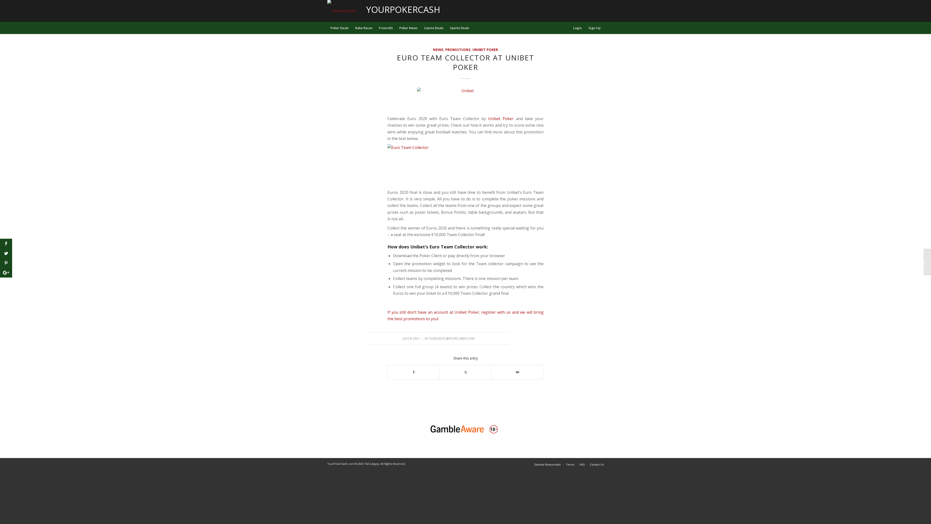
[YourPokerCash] (341, 11)
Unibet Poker (485, 49)
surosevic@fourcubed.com (451, 338)
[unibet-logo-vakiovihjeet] (465, 100)
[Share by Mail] (517, 372)
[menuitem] (339, 28)
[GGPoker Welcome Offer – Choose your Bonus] (927, 262)
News (438, 49)
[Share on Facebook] (414, 372)
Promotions (458, 49)
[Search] (566, 28)
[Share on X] (465, 372)
